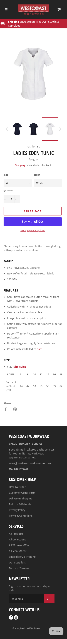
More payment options (33, 230)
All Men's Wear (17, 551)
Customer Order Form (22, 492)
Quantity (8, 190)
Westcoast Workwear (30, 628)
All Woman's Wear (20, 545)
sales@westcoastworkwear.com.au (30, 463)
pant (39, 349)
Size (6, 175)
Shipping (20, 165)
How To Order (17, 487)
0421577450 (21, 469)
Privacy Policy (17, 510)
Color (37, 175)
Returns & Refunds (20, 504)
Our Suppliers (17, 562)
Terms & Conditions (21, 515)
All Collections (17, 539)
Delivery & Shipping (20, 498)
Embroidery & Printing (22, 556)
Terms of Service (19, 568)
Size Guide (19, 366)
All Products (16, 533)
